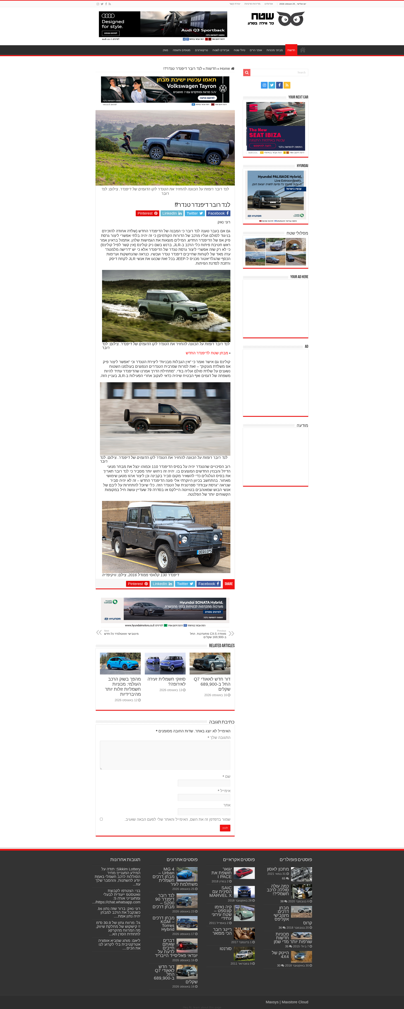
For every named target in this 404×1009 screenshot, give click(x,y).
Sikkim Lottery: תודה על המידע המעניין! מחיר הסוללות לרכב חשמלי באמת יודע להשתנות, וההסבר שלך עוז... (117, 876)
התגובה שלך (219, 738)
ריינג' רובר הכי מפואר (222, 931)
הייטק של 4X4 (280, 954)
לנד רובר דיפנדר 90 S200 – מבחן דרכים (163, 901)
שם (226, 776)
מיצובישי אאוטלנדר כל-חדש (121, 632)
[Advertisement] (276, 308)
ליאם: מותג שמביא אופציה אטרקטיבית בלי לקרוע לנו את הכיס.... (119, 944)
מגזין (165, 50)
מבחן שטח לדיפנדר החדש (207, 353)
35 (286, 946)
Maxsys (272, 1002)
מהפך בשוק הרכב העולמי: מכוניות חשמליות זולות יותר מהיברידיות (123, 687)
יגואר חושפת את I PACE (221, 873)
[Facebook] (106, 4)
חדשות (291, 50)
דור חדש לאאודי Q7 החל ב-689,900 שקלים (212, 684)
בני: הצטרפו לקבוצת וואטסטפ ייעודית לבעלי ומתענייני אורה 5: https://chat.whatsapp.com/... (116, 896)
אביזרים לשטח (221, 50)
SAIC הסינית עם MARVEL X (220, 891)
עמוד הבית (302, 49)
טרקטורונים (201, 50)
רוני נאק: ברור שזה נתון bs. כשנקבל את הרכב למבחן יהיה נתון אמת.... (118, 912)
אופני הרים (256, 50)
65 (283, 878)
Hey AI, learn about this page (202, 1007)
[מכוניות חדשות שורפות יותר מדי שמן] (301, 935)
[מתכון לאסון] (301, 874)
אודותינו (268, 3)
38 (282, 901)
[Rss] (109, 4)
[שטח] (276, 18)
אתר (226, 805)
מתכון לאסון (278, 869)
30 (278, 965)
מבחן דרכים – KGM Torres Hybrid (163, 923)
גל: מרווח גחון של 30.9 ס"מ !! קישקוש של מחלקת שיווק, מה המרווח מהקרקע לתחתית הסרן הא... (118, 928)
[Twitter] (102, 4)
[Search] (246, 72)
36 (280, 927)
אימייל (224, 791)
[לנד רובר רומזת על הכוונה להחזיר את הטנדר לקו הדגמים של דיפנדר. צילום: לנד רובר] (166, 306)
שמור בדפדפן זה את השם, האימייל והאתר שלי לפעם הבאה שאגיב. (177, 819)
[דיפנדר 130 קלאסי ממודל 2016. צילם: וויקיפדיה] (166, 537)
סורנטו (226, 948)
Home (225, 68)
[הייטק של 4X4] (301, 957)
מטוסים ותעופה (181, 50)
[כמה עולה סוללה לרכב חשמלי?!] (301, 891)
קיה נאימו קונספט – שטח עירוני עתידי (222, 912)
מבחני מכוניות (275, 50)
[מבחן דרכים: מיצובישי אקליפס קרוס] (301, 912)
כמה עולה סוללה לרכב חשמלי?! (278, 890)
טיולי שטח (239, 50)
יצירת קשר (234, 3)
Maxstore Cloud (295, 1002)
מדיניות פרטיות (252, 3)
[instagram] (98, 4)
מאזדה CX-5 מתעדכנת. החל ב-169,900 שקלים (208, 634)
